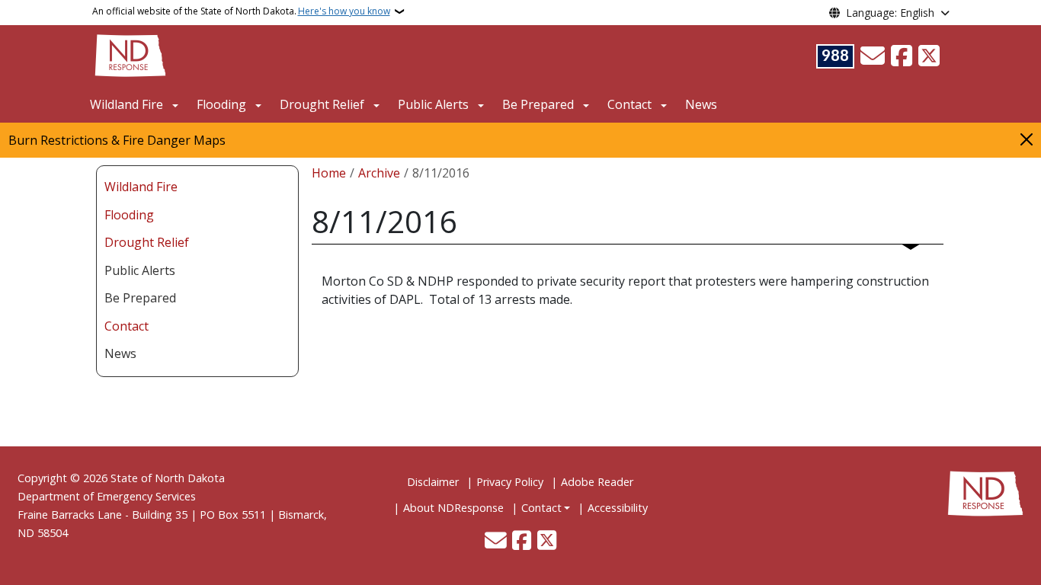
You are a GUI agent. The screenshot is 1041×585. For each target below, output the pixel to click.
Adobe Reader (597, 482)
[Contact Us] (872, 56)
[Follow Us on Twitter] (929, 56)
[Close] (1026, 139)
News (701, 104)
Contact (541, 507)
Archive (379, 173)
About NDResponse (453, 507)
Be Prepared (538, 104)
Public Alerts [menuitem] (139, 270)
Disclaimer (433, 482)
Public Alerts (433, 104)
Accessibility (618, 507)
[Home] (130, 54)
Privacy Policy (509, 482)
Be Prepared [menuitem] (140, 297)
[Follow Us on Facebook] (901, 56)
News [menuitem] (120, 353)
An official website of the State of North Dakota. (241, 11)
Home (329, 173)
